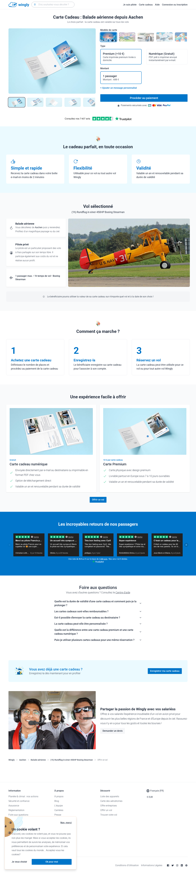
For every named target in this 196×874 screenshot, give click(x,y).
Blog (56, 801)
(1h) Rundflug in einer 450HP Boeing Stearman (71, 760)
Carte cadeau (146, 4)
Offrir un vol (106, 810)
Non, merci (66, 822)
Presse (57, 814)
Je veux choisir (19, 861)
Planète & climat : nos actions (23, 796)
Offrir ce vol (98, 499)
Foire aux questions (18, 814)
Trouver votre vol (108, 814)
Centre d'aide (123, 592)
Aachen (22, 760)
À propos (58, 796)
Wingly (11, 760)
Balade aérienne (38, 760)
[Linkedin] (182, 865)
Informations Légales (151, 865)
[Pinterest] (186, 865)
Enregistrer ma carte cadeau (164, 671)
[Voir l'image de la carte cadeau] (16, 102)
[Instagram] (177, 865)
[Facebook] (168, 865)
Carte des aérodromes (111, 801)
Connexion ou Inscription (175, 4)
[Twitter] (172, 865)
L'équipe (58, 805)
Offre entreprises (108, 805)
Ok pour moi (51, 861)
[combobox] (52, 4)
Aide (157, 4)
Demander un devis (113, 730)
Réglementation (16, 810)
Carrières (58, 810)
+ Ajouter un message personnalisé (118, 88)
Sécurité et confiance (18, 801)
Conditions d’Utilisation (127, 865)
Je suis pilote (130, 4)
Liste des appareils (109, 796)
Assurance (13, 805)
